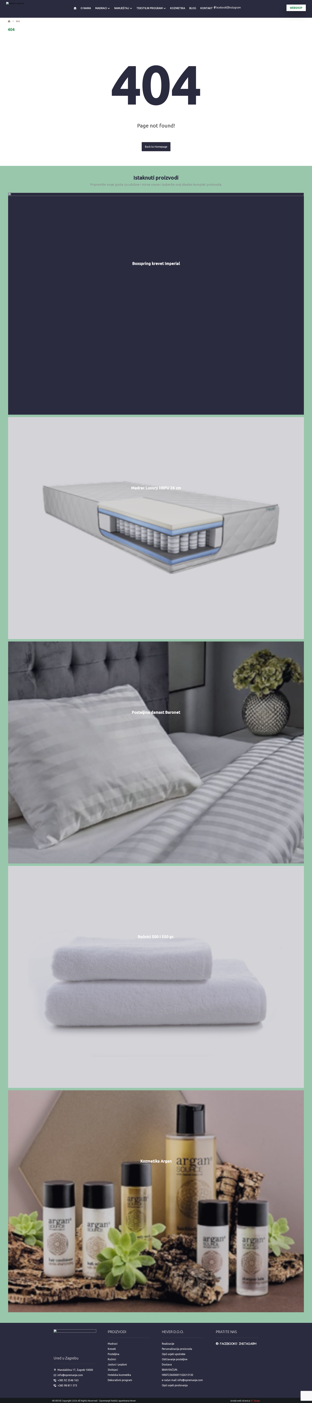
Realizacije (168, 1343)
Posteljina (113, 1354)
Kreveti (112, 1348)
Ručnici (112, 1359)
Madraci (112, 1343)
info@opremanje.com (70, 1375)
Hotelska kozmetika (119, 1374)
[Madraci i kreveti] (9, 21)
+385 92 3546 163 (68, 1380)
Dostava (167, 1364)
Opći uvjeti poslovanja (175, 1385)
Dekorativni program (120, 1380)
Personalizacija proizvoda (177, 1348)
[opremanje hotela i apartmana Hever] (22, 9)
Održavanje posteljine (174, 1359)
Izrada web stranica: (240, 1400)
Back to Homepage (156, 146)
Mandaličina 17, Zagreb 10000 (75, 1369)
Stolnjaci (113, 1369)
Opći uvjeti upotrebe (173, 1354)
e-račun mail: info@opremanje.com (182, 1380)
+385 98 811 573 (67, 1385)
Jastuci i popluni (117, 1364)
